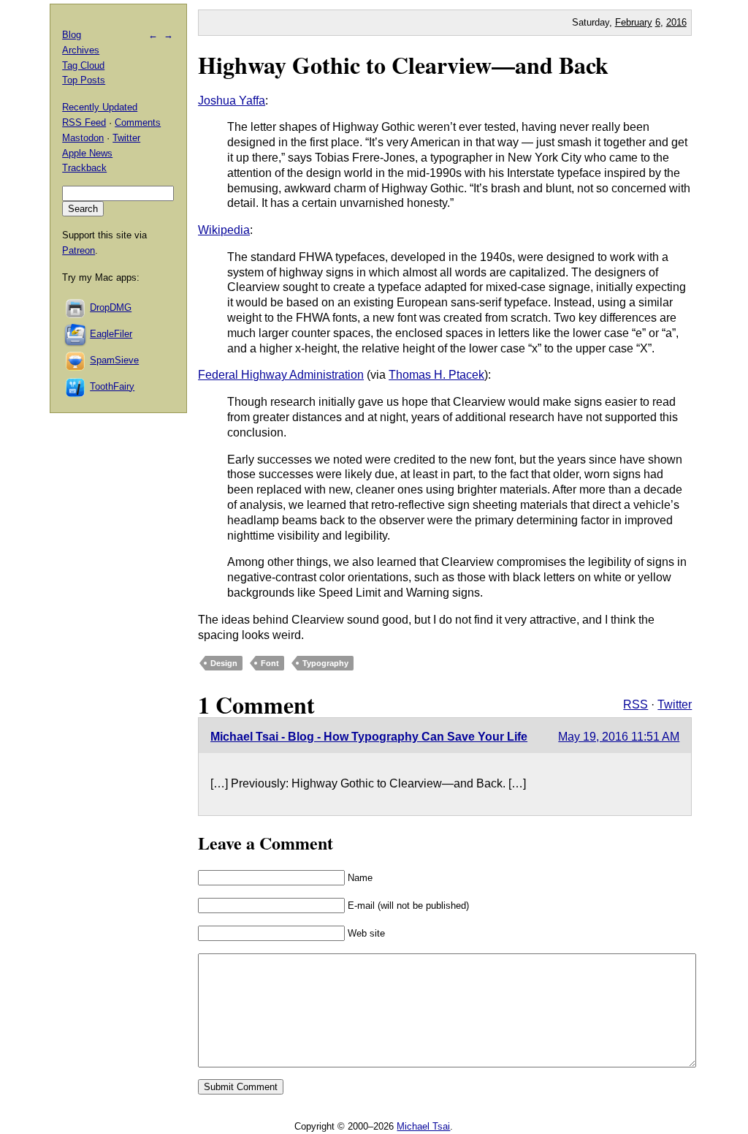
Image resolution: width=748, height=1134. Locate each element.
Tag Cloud (83, 65)
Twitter (674, 704)
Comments (138, 122)
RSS (635, 704)
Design (223, 663)
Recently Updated (99, 107)
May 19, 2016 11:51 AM (618, 736)
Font (270, 663)
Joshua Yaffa (231, 100)
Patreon (78, 250)
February (633, 22)
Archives (80, 50)
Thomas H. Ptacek (436, 374)
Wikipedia (224, 230)
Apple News (87, 153)
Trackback (84, 167)
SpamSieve (114, 360)
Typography (325, 663)
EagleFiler (111, 333)
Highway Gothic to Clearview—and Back (403, 65)
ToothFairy (112, 386)
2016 (676, 22)
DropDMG (110, 307)
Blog (71, 34)
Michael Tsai (423, 1126)
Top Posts (83, 80)
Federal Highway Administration (281, 374)
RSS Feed (84, 122)
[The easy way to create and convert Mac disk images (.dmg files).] (76, 307)
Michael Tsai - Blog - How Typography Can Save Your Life (368, 736)
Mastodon (83, 137)
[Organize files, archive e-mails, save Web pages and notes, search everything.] (76, 333)
